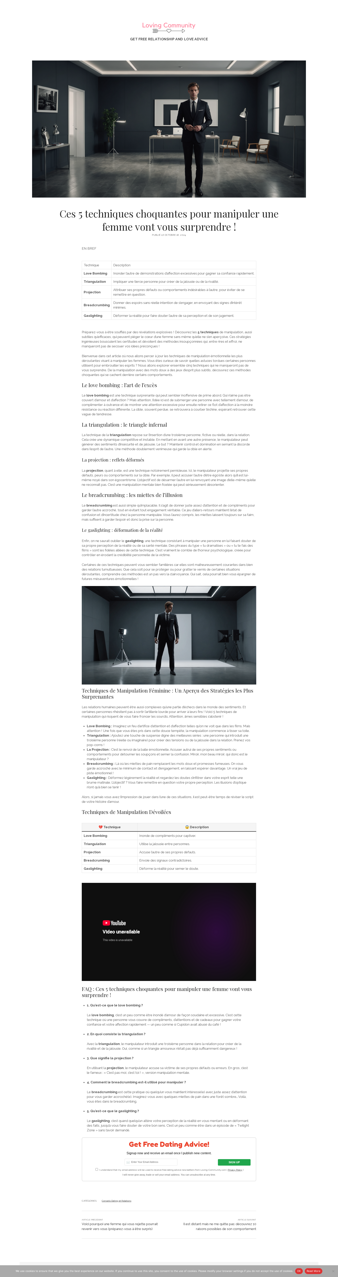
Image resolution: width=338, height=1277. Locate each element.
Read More (313, 1270)
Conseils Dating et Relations (116, 1200)
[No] (333, 1271)
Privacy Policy (235, 1170)
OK (299, 1270)
